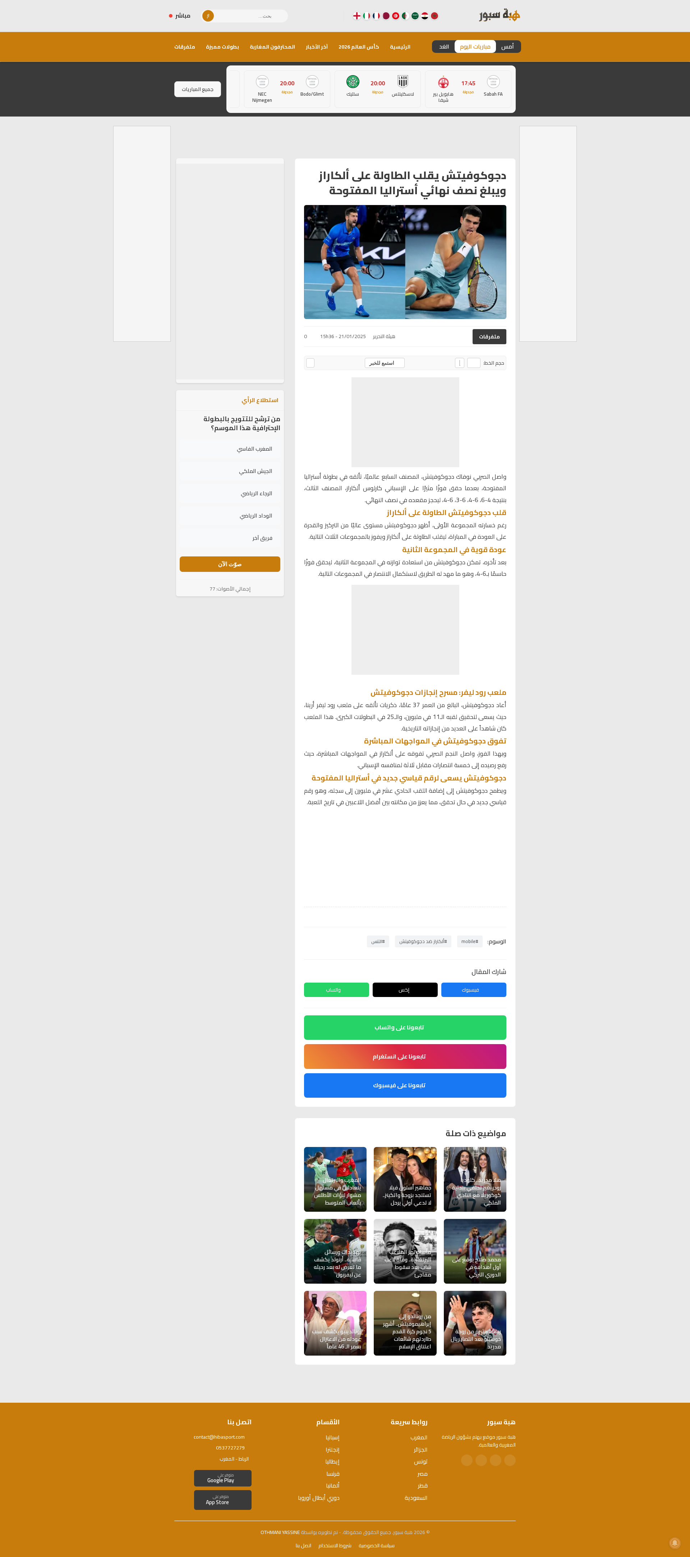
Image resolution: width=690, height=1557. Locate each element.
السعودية (416, 1497)
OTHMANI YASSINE (280, 1532)
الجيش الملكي (255, 471)
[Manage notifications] (675, 1543)
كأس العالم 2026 (359, 46)
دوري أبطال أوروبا (319, 1497)
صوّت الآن (230, 564)
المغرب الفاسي (254, 448)
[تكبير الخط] (459, 363)
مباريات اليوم (475, 46)
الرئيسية (400, 46)
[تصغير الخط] (473, 363)
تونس (421, 1461)
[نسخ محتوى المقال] (310, 363)
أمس (507, 46)
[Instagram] (321, 16)
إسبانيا (333, 1437)
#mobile (469, 941)
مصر (423, 1473)
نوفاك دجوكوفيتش (447, 476)
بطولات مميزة (222, 46)
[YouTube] (309, 16)
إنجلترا (333, 1449)
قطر (423, 1485)
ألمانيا (333, 1485)
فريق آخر (262, 538)
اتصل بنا (303, 1545)
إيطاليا (332, 1461)
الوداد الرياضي (256, 515)
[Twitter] (495, 1460)
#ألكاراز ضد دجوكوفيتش (423, 941)
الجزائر (421, 1449)
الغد (444, 46)
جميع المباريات (197, 89)
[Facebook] (332, 16)
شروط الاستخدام (334, 1545)
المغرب (419, 1437)
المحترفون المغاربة (272, 46)
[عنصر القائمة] (434, 16)
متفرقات (184, 46)
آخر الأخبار (317, 46)
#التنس (378, 941)
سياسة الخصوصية (377, 1545)
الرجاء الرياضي (256, 493)
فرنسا (333, 1473)
